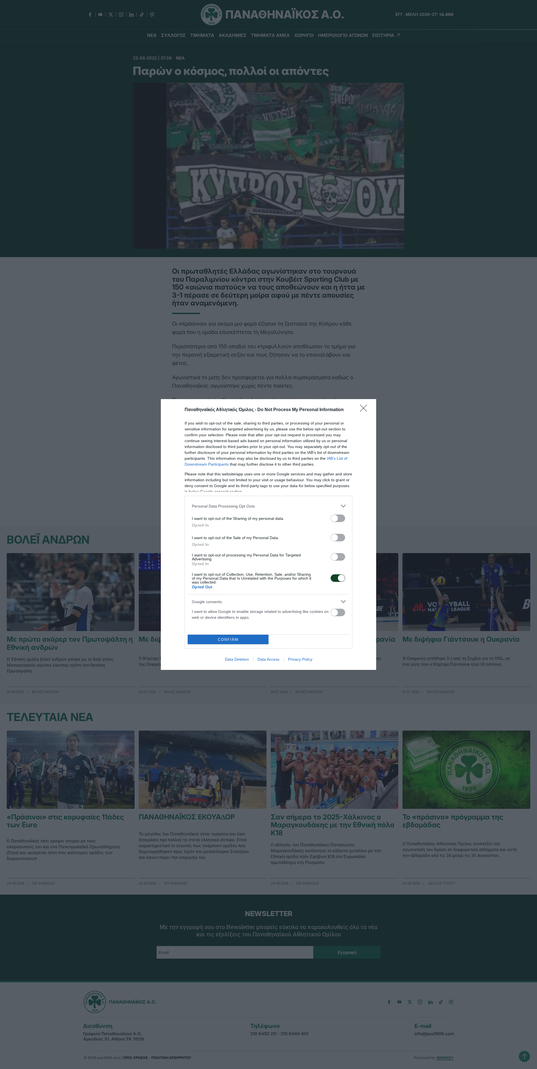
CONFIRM (228, 639)
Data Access (268, 659)
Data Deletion (237, 659)
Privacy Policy (300, 659)
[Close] (365, 410)
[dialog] (268, 534)
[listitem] (268, 506)
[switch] (338, 518)
